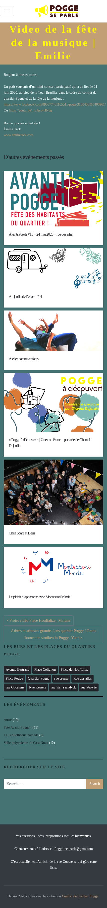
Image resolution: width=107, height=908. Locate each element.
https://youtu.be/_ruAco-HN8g (30, 110)
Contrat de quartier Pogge (80, 896)
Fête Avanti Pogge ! (18, 727)
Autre (8, 720)
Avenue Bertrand (17, 669)
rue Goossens (15, 687)
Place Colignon (45, 669)
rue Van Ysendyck (63, 687)
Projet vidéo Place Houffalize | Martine (39, 620)
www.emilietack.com (18, 135)
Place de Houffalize (74, 669)
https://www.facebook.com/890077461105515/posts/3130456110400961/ (55, 104)
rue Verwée (89, 687)
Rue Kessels (37, 687)
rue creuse (61, 678)
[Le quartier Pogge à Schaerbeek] (56, 11)
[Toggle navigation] (7, 11)
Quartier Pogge (38, 678)
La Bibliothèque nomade (21, 735)
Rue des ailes (82, 678)
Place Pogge (14, 678)
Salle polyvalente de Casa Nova (26, 743)
